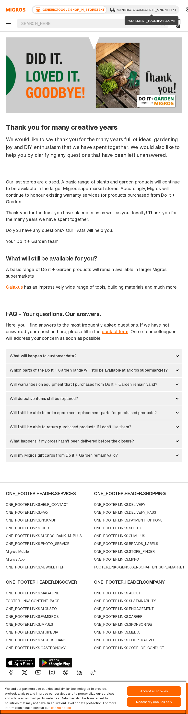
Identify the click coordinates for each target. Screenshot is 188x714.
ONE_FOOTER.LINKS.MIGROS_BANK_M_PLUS (44, 535)
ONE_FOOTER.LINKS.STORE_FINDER (124, 551)
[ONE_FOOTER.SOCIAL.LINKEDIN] (79, 672)
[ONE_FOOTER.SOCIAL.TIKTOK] (93, 672)
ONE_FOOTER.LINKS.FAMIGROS (32, 616)
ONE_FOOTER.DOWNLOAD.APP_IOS (20, 663)
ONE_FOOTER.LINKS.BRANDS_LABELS (126, 543)
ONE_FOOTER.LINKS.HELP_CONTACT (37, 504)
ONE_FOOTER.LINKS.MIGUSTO (31, 608)
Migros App (15, 559)
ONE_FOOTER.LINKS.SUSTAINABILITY (125, 600)
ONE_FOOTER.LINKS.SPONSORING (123, 624)
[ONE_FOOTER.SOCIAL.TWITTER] (24, 672)
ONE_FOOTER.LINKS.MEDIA (117, 632)
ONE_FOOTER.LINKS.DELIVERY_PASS (125, 512)
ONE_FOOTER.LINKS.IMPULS (29, 624)
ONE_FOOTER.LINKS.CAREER (118, 616)
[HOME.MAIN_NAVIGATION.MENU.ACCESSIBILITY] (7, 23)
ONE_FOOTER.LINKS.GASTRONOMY (36, 647)
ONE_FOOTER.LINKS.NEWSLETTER (35, 567)
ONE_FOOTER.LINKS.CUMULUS (119, 535)
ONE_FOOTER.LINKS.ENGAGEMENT (124, 608)
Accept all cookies (154, 691)
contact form (115, 331)
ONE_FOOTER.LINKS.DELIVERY (119, 504)
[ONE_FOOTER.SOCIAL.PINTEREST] (65, 672)
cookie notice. (61, 707)
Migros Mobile (17, 551)
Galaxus (14, 287)
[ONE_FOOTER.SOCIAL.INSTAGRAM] (52, 672)
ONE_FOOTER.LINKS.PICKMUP (31, 520)
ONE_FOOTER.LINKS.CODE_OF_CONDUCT (129, 647)
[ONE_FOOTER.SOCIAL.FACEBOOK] (11, 672)
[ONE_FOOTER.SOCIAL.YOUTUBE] (38, 672)
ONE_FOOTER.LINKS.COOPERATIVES (124, 640)
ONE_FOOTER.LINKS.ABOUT (117, 593)
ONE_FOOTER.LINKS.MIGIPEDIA (32, 632)
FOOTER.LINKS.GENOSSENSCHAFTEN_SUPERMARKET (137, 567)
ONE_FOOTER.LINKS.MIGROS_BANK (36, 640)
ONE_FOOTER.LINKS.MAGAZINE (32, 593)
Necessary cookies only (154, 702)
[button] (94, 356)
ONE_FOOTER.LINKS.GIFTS (28, 528)
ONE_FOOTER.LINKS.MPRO (116, 559)
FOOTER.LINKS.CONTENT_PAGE (32, 600)
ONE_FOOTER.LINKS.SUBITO (117, 528)
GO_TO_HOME (15, 10)
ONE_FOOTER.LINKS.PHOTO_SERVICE (38, 543)
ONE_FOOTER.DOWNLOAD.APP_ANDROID (55, 663)
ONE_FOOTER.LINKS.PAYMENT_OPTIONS (128, 520)
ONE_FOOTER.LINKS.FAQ (27, 512)
